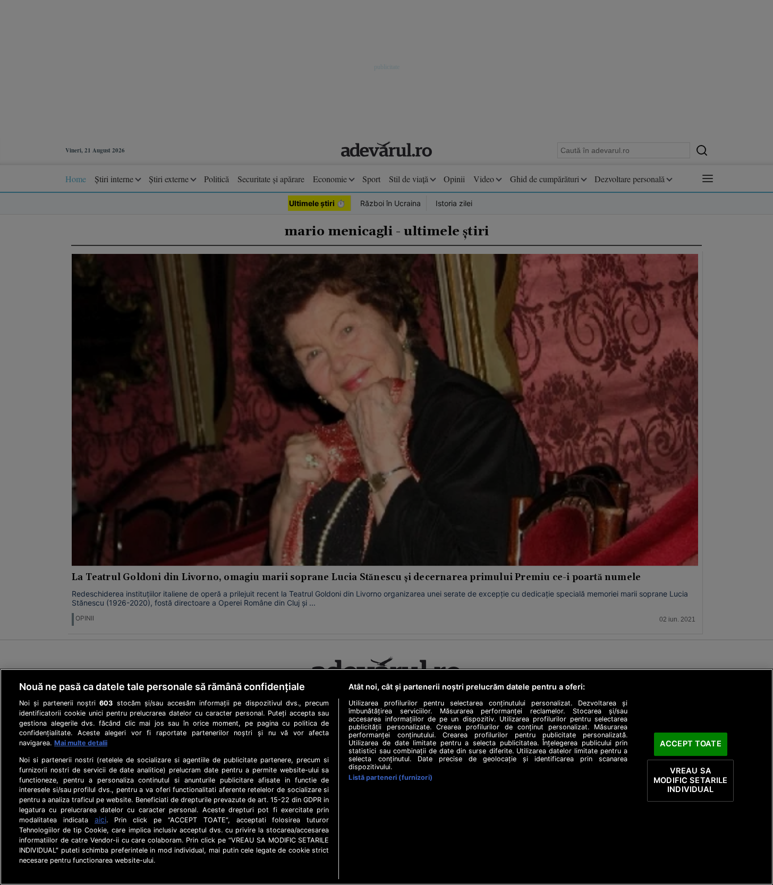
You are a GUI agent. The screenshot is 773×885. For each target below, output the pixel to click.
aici (100, 819)
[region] (386, 777)
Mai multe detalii (80, 743)
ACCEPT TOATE (690, 744)
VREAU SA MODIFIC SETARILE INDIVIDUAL (690, 780)
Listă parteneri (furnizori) (390, 777)
